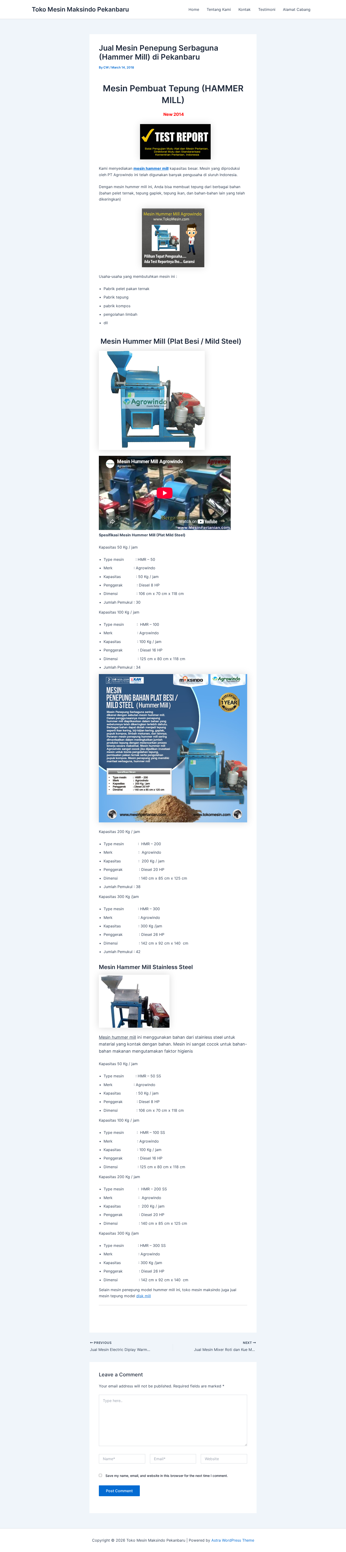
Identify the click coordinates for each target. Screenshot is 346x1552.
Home (194, 9)
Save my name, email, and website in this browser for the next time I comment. (166, 1476)
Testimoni (266, 9)
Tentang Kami (219, 9)
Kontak (244, 9)
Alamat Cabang (296, 9)
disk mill (143, 1295)
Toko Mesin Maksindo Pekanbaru (80, 9)
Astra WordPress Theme (232, 1540)
